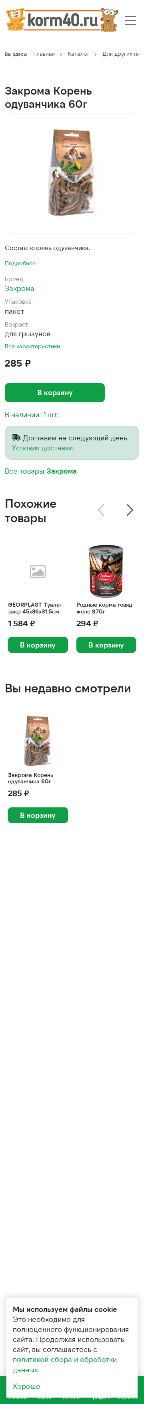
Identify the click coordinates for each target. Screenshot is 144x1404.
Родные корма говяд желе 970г (104, 608)
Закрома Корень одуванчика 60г (30, 778)
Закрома (19, 288)
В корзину (55, 392)
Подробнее (20, 263)
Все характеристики (32, 346)
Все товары (41, 470)
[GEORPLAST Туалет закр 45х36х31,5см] (38, 571)
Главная (44, 53)
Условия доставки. (43, 447)
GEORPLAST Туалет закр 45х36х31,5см (35, 608)
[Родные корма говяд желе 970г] (106, 571)
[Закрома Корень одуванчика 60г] (72, 173)
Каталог (79, 53)
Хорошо (26, 1386)
